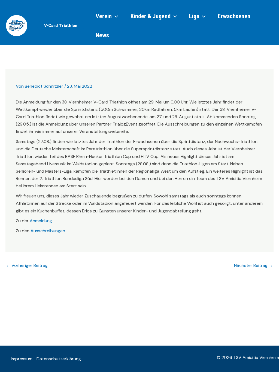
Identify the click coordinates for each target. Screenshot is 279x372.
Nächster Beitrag (253, 265)
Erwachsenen (234, 16)
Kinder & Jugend (151, 16)
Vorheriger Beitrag (27, 265)
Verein (104, 16)
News (102, 35)
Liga (194, 16)
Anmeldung (41, 221)
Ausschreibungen (48, 231)
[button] (60, 26)
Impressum (21, 359)
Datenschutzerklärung (59, 359)
